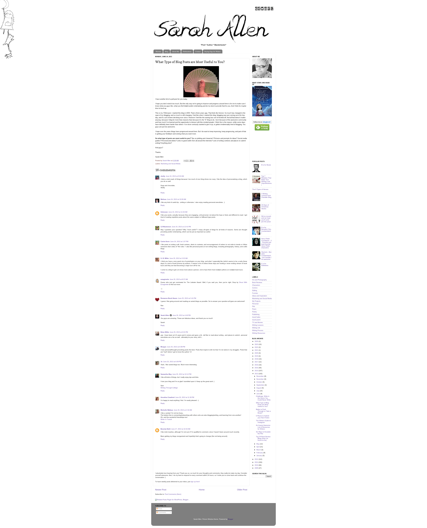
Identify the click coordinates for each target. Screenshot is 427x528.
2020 (257, 353)
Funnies (255, 293)
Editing (254, 290)
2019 (257, 356)
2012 (257, 459)
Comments (162, 512)
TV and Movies (257, 322)
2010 (257, 465)
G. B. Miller (165, 258)
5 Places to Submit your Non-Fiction (262, 416)
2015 (257, 368)
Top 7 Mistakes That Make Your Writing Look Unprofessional (266, 180)
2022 (257, 347)
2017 (257, 362)
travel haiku (256, 317)
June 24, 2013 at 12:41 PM (181, 227)
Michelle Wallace (167, 410)
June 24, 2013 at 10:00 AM (176, 199)
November (260, 379)
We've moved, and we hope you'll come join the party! (266, 219)
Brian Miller (165, 332)
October (259, 382)
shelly (163, 176)
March (258, 450)
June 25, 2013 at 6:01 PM (179, 332)
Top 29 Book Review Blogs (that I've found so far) (263, 438)
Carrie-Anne (165, 241)
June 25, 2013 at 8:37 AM (179, 279)
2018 (257, 359)
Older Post (242, 489)
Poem (254, 309)
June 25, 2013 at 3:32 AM (178, 258)
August (259, 388)
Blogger (230, 519)
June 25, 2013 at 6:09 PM (172, 361)
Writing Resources (258, 333)
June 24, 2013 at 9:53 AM (175, 176)
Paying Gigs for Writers (212, 51)
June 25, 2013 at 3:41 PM (187, 298)
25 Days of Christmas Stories (265, 206)
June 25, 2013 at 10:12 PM (181, 374)
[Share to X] (189, 161)
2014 (257, 370)
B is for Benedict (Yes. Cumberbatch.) (266, 230)
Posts (160, 509)
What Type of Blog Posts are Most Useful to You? (262, 404)
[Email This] (185, 161)
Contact (198, 51)
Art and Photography (259, 280)
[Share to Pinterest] (193, 161)
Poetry (254, 312)
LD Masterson (166, 227)
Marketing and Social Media (170, 164)
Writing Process (257, 330)
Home (202, 489)
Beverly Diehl (166, 429)
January (259, 455)
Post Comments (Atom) (173, 494)
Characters (256, 285)
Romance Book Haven (169, 298)
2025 (257, 341)
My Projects (256, 301)
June (258, 394)
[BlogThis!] (187, 161)
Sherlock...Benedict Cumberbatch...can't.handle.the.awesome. (266, 255)
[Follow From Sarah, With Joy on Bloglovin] (262, 123)
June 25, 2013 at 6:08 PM (176, 347)
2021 (257, 350)
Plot (253, 306)
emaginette (165, 279)
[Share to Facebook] (191, 161)
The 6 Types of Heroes (260, 189)
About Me (175, 51)
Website (158, 51)
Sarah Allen (165, 315)
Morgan (163, 347)
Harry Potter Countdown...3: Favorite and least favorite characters (266, 243)
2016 (257, 365)
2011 (256, 462)
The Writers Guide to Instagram (263, 421)
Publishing (255, 314)
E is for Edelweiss (264, 264)
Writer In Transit (166, 419)
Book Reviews (257, 282)
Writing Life (256, 328)
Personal (255, 304)
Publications (187, 51)
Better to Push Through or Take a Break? (263, 411)
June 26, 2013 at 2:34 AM (183, 410)
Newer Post (160, 489)
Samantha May (166, 374)
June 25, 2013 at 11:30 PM (184, 397)
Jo (161, 361)
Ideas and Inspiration (259, 296)
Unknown (164, 212)
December (260, 376)
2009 (257, 468)
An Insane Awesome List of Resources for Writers (263, 427)
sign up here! (195, 481)
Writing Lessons (257, 325)
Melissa (163, 199)
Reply (163, 193)
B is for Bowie (266, 165)
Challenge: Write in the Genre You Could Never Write (263, 398)
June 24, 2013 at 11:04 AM (177, 212)
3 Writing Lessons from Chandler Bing (266, 195)
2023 (257, 344)
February (259, 453)
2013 (257, 373)
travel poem (256, 320)
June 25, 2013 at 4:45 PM (181, 315)
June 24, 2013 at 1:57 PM (179, 241)
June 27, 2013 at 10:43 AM (180, 429)
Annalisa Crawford (168, 397)
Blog (166, 51)
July (258, 391)
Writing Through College (169, 388)
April (258, 447)
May (258, 444)
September (260, 385)
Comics (254, 288)
